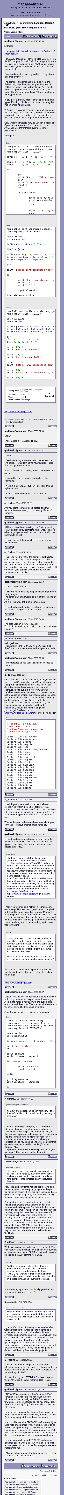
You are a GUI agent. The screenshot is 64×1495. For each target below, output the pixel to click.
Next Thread (50, 1475)
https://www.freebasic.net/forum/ (20, 713)
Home (22, 12)
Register (37, 12)
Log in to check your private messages (27, 15)
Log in (48, 15)
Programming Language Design (36, 23)
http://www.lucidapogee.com (18, 411)
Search (30, 12)
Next (20, 32)
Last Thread (39, 1475)
